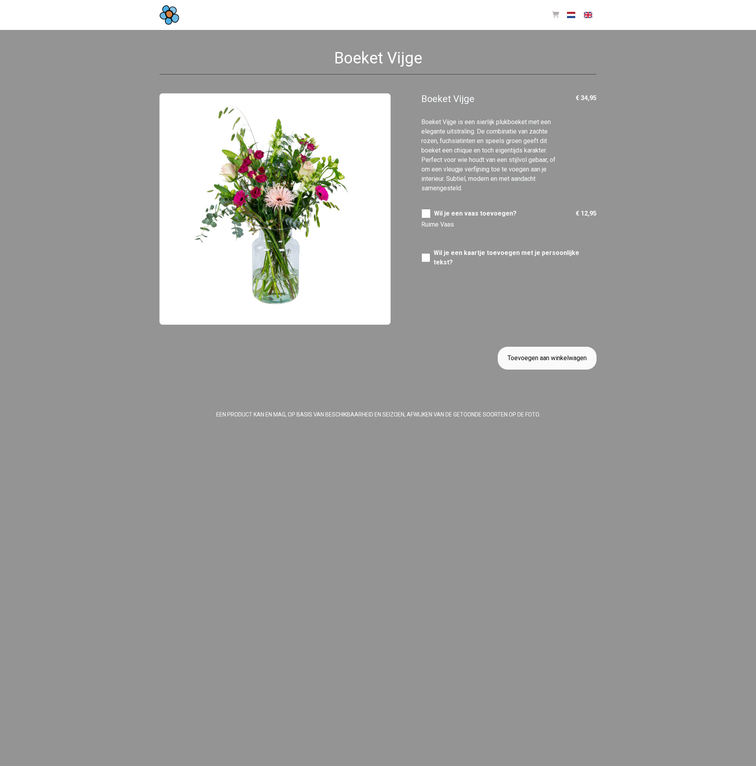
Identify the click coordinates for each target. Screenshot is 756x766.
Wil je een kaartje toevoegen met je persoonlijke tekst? (506, 257)
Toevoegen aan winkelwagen (547, 358)
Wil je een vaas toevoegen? (475, 213)
